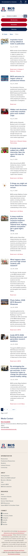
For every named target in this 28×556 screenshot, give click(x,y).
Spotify (4, 522)
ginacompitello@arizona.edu (9, 429)
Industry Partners (5, 465)
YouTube (5, 524)
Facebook (5, 513)
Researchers (4, 459)
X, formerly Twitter (8, 515)
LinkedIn (5, 520)
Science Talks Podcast (7, 501)
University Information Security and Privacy (14, 550)
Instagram (5, 518)
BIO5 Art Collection (6, 486)
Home (5, 34)
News (11, 34)
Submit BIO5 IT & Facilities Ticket (10, 505)
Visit (2, 482)
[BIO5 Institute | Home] (8, 9)
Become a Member (6, 480)
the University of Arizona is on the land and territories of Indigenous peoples (14, 533)
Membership (14, 20)
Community (4, 467)
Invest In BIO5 (5, 484)
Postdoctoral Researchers (8, 461)
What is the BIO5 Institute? (8, 478)
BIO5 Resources (5, 503)
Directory (14, 29)
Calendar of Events (6, 496)
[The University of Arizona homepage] (9, 2)
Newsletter (14, 24)
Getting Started (5, 475)
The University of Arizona (14, 554)
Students (3, 463)
